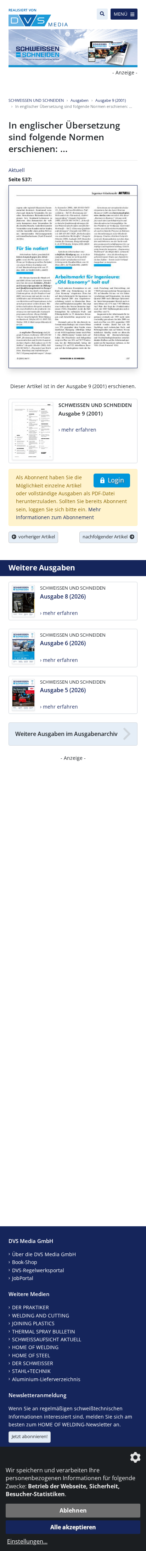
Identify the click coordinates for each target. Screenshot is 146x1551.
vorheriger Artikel (35, 536)
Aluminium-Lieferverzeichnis (46, 1379)
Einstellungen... (27, 1541)
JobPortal (22, 1278)
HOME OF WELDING (35, 1347)
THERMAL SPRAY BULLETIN (43, 1331)
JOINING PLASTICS (33, 1323)
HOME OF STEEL (31, 1355)
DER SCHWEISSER (32, 1363)
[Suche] (102, 14)
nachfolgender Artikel (106, 536)
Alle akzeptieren (73, 1527)
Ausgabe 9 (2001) (110, 100)
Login (115, 480)
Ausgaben (80, 100)
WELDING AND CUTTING (40, 1315)
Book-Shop (24, 1262)
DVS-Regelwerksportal (38, 1270)
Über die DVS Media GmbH (44, 1254)
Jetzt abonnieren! (29, 1436)
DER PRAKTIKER (30, 1307)
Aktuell (17, 170)
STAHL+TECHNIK (31, 1371)
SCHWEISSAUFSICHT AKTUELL (46, 1339)
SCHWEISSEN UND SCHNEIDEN (36, 100)
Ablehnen (73, 1510)
